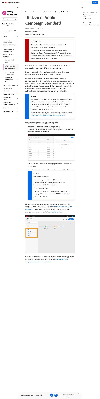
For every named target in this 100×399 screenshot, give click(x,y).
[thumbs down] (56, 395)
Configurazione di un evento (9, 46)
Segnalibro (85, 24)
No (90, 18)
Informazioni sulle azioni (9, 61)
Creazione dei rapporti (7, 98)
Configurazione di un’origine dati (9, 51)
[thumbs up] (51, 395)
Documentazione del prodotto (10, 32)
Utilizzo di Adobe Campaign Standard (10, 67)
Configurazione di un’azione (8, 55)
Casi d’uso (6, 108)
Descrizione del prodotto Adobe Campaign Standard (48, 115)
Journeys (35, 31)
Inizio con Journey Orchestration (9, 41)
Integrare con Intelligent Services (9, 103)
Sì (85, 18)
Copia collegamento (94, 24)
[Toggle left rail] (18, 8)
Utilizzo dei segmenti (9, 85)
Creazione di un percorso (8, 90)
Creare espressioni (9, 94)
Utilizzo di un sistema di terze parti (9, 79)
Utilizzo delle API (8, 112)
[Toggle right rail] (82, 8)
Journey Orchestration (46, 12)
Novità (5, 36)
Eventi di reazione (56, 212)
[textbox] (9, 19)
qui (61, 45)
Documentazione (30, 12)
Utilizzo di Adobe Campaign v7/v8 (9, 73)
